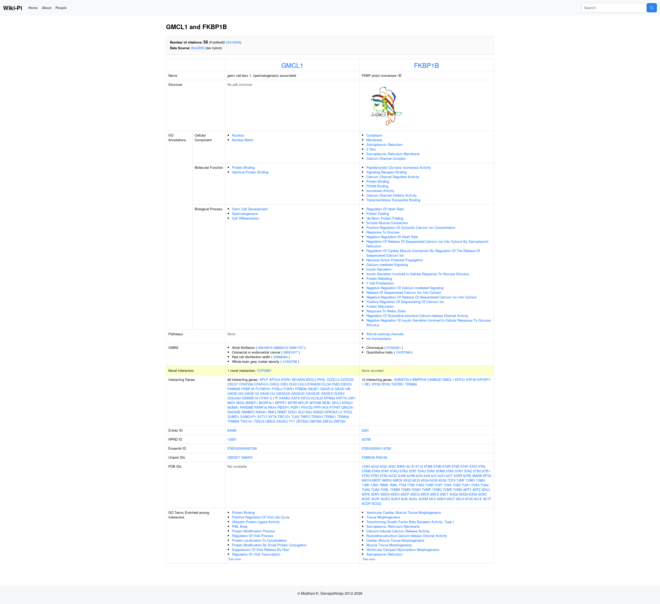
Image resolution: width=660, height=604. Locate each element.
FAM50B (233, 388)
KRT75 (341, 398)
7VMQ (437, 489)
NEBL (326, 402)
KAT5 (295, 398)
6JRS (467, 475)
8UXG (385, 498)
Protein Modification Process (253, 530)
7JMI (365, 484)
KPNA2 (329, 398)
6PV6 (487, 475)
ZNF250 (339, 421)
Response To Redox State (386, 310)
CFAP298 (246, 384)
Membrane (374, 139)
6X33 (416, 480)
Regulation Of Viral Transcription (256, 554)
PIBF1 (295, 407)
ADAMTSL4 (402, 379)
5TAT (413, 470)
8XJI (432, 498)
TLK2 (295, 416)
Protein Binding (243, 167)
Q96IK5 (246, 457)
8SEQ (414, 494)
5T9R (446, 466)
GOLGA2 (234, 398)
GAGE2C (298, 393)
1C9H (366, 466)
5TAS (404, 470)
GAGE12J (267, 393)
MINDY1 (251, 402)
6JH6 (402, 475)
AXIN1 (286, 379)
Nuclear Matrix (243, 139)
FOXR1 (288, 388)
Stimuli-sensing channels (385, 333)
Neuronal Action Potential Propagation (394, 259)
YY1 (292, 421)
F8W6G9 (368, 457)
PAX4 (272, 407)
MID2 (240, 402)
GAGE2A (283, 393)
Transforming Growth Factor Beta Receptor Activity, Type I (410, 521)
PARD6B (246, 407)
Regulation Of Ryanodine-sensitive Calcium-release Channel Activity (417, 315)
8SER (424, 494)
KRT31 (460, 379)
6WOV (397, 480)
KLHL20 (317, 398)
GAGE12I (251, 393)
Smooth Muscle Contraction (387, 222)
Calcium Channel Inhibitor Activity (391, 195)
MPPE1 (281, 402)
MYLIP (303, 402)
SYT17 (262, 416)
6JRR (458, 475)
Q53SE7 (233, 457)
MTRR (292, 402)
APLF (264, 379)
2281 (365, 430)
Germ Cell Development (250, 208)
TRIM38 (343, 416)
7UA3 (475, 484)
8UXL (413, 498)
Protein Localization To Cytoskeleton (259, 540)
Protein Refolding (379, 278)
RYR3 (386, 384)
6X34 (425, 480)
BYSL (321, 379)
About (46, 7)
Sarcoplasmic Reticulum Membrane (392, 153)
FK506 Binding (377, 185)
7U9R (429, 484)
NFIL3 (336, 402)
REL (368, 384)
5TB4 (384, 475)
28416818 (265, 347)
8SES (434, 494)
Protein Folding (377, 213)
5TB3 (375, 475)
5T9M (428, 466)
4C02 (375, 466)
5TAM (366, 470)
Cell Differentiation (245, 218)
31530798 (290, 361)
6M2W (477, 475)
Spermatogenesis (245, 213)
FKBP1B (426, 65)
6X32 (407, 480)
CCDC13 (333, 379)
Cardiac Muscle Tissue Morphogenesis (395, 540)
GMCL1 (292, 65)
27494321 (393, 347)
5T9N (437, 466)
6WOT (376, 480)
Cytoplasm (374, 135)
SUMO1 (233, 416)
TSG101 (246, 421)
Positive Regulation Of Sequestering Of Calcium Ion (405, 301)
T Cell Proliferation (380, 283)
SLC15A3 (305, 411)
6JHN (411, 475)
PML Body (240, 526)
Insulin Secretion (378, 269)
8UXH (395, 498)
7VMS (457, 489)
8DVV (375, 494)
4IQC (392, 466)
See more (234, 559)
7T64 (402, 484)
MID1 (231, 402)
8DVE (366, 494)
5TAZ (468, 470)
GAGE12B (342, 388)
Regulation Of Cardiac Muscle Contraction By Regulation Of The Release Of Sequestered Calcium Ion (423, 253)
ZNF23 (328, 421)
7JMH (480, 480)
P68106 (381, 457)
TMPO (305, 416)
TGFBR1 (397, 384)
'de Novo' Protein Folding (384, 218)
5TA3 (473, 466)
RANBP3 (248, 411)
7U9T (438, 484)
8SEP (405, 494)
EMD (336, 384)
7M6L (393, 484)
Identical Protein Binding (250, 172)
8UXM (423, 498)
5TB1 (486, 470)
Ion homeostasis (378, 338)
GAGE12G (235, 393)
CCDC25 (347, 379)
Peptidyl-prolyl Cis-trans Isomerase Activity (398, 167)
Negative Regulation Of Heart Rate (392, 236)
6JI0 (419, 475)
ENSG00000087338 (242, 448)
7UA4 (484, 484)
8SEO (395, 494)
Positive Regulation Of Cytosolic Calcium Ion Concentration (410, 227)
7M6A (384, 484)
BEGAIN (298, 379)
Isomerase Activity (380, 190)
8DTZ (477, 489)
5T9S (455, 466)
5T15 (419, 466)
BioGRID (197, 47)
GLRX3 (339, 393)
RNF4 (272, 411)
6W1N (366, 480)
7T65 (411, 484)
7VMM (395, 489)
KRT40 (471, 379)
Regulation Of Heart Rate (385, 208)
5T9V (464, 466)
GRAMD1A (250, 398)
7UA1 (466, 484)
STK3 (347, 411)
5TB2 (366, 475)
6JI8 (427, 475)
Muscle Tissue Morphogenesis (389, 544)
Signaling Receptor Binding (386, 172)
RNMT (282, 411)
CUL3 (302, 384)
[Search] (652, 7)
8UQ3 (463, 494)
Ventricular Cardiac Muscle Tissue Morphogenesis (403, 512)
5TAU (422, 470)
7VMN (405, 489)
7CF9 (451, 480)
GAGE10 (327, 388)
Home (33, 7)
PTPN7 (334, 407)
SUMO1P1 (248, 416)
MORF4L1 (266, 402)
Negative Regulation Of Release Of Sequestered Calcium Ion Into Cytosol (421, 297)
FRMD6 (301, 388)
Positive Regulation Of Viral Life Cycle (260, 517)
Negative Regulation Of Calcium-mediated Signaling (404, 287)
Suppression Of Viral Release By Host (260, 549)
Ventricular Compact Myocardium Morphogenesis (403, 549)
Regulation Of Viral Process (253, 535)
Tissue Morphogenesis (383, 517)
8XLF (451, 498)
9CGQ (376, 503)
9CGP (366, 503)
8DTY (467, 489)
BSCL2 (311, 379)
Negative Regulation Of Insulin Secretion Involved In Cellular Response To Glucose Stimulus (428, 322)
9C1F (487, 498)
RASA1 (261, 411)
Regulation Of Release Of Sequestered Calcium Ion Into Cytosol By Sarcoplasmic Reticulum (427, 243)
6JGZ (393, 475)
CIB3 (284, 384)
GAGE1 (313, 388)
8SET (444, 494)
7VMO (416, 489)
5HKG (401, 466)
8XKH (441, 498)
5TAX (450, 470)
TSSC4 (259, 421)
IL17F (274, 398)
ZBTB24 (302, 421)
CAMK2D (434, 379)
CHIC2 (274, 384)
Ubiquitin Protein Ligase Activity (256, 521)
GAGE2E (313, 393)
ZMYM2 (315, 421)
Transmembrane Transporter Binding (393, 199)
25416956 (233, 42)
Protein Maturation (380, 306)
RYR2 (376, 384)
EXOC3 (346, 384)
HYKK (264, 398)
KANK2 (284, 398)
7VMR (447, 489)
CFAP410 (261, 384)
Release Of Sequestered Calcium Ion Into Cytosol (403, 292)
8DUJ (486, 489)
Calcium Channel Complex (386, 158)
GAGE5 (327, 393)
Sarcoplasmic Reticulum (384, 144)
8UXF (376, 498)
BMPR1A (419, 379)
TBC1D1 (284, 416)
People (61, 7)
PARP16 (260, 407)
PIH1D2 (307, 407)
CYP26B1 (264, 370)
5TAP (385, 470)
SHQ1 (292, 411)
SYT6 (272, 416)
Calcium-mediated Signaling (387, 264)
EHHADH (314, 384)
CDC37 (232, 384)
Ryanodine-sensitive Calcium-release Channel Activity (406, 535)
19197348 (403, 352)
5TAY (459, 470)
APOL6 (274, 379)
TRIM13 (317, 416)
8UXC (482, 494)
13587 (231, 439)
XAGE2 (282, 421)
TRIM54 (233, 421)
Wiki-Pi (12, 7)
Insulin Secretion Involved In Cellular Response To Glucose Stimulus (417, 273)
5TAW (440, 470)
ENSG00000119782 (376, 448)
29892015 (281, 347)
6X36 (442, 480)
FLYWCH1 (263, 388)
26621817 (290, 352)
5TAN (376, 470)
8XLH (460, 498)
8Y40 (469, 498)
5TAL (482, 466)
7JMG (470, 480)
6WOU (387, 480)
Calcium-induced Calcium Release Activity (398, 530)
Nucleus (238, 135)
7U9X (447, 484)
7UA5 (366, 489)
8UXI (404, 498)
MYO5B (315, 402)
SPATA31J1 (333, 411)
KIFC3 (305, 398)
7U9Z (457, 484)
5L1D (410, 466)
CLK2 (293, 384)
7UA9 (375, 489)
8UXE (366, 498)
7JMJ (374, 484)
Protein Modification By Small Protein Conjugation (269, 544)
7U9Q (420, 484)
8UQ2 (454, 494)
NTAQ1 (347, 402)
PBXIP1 (283, 407)
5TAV (431, 470)
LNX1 (352, 398)
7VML (384, 489)
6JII (434, 475)
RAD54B (233, 411)
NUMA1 (233, 407)
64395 (231, 430)
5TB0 (477, 470)
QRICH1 (347, 407)
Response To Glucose (382, 232)
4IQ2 (383, 466)
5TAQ (394, 470)
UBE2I (270, 421)
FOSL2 (277, 388)
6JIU (441, 475)
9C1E (478, 498)
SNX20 (318, 411)
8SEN (385, 494)
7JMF (460, 480)
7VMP (426, 489)
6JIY (449, 475)
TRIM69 (411, 384)
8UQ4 (473, 494)
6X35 (434, 480)
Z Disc (371, 149)
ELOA (326, 384)
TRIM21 (330, 416)
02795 (366, 439)
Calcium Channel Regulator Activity (392, 176)
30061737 (296, 347)
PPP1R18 (321, 407)
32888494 (280, 356)
